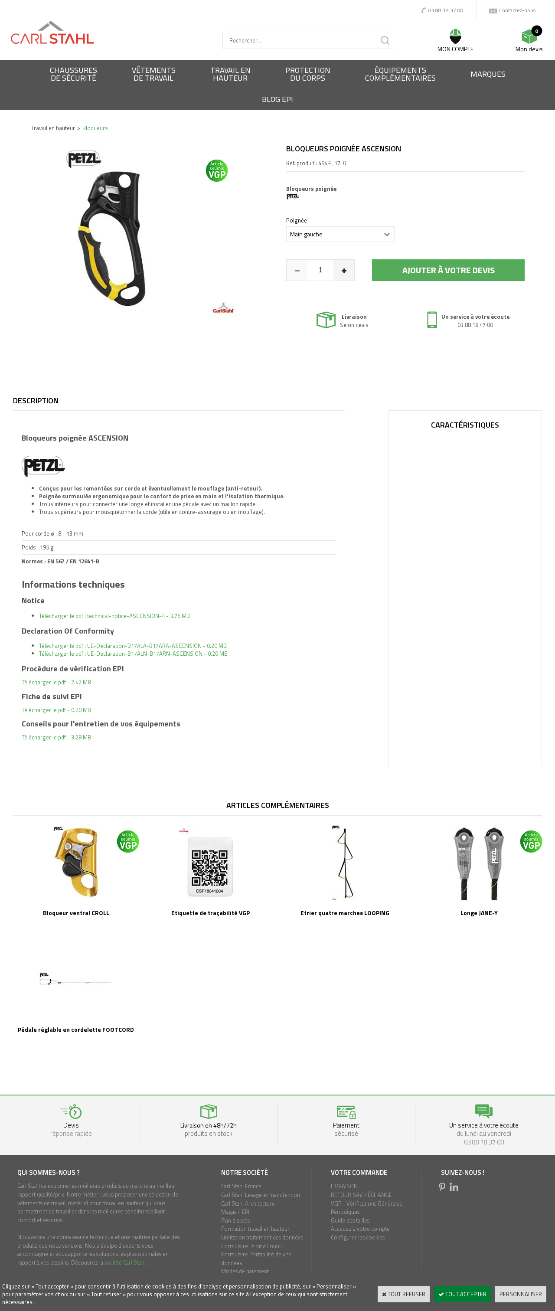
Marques (488, 74)
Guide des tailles (350, 1220)
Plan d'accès (235, 1220)
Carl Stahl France (241, 1186)
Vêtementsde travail (154, 74)
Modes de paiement (245, 1271)
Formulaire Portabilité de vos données (256, 1258)
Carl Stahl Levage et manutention (260, 1194)
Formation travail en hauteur (255, 1228)
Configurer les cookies (358, 1237)
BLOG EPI (277, 99)
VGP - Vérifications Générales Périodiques (366, 1207)
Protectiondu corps (307, 74)
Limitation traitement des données (262, 1237)
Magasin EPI (235, 1211)
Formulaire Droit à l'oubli (251, 1246)
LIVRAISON (344, 1186)
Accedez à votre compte (360, 1228)
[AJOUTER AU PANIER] (448, 270)
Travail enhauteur (230, 74)
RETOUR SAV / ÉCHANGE (361, 1194)
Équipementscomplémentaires (400, 74)
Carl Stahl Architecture (248, 1203)
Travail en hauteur (53, 128)
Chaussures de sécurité (73, 74)
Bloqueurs (95, 128)
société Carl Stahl (125, 1262)
